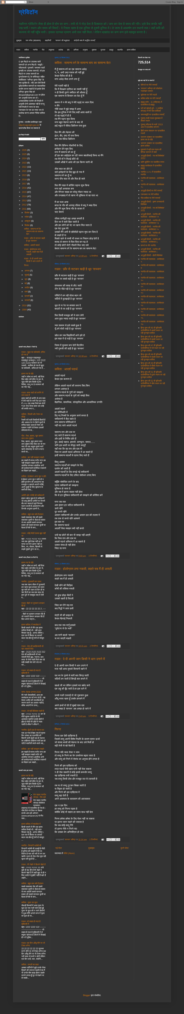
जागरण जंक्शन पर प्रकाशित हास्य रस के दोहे (151, 138)
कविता (26, 50)
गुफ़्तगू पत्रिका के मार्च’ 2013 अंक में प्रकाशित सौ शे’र (152, 125)
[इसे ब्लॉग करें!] (110, 256)
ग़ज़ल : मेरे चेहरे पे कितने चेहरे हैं (33, 864)
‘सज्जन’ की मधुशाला (62, 40)
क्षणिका (76, 50)
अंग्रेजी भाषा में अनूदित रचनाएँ (84, 40)
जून (26, 279)
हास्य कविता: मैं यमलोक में (31, 624)
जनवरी (27, 300)
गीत (43, 50)
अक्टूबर (28, 221)
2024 (24, 158)
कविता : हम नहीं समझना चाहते (32, 457)
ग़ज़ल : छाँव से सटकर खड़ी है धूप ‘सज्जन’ (78, 269)
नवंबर (27, 217)
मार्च (26, 291)
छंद (68, 50)
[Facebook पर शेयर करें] (116, 256)
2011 (24, 209)
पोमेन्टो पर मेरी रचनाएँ (149, 85)
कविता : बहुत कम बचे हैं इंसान (32, 514)
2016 (24, 188)
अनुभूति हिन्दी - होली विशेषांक (151, 255)
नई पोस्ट (58, 848)
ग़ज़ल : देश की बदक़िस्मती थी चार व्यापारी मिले (32, 647)
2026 (24, 150)
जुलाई (27, 275)
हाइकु (111, 50)
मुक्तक (94, 50)
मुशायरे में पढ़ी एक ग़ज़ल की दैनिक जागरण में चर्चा (151, 150)
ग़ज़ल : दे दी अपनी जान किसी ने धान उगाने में (80, 659)
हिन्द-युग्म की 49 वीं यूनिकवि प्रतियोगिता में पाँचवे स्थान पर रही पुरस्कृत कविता (151, 365)
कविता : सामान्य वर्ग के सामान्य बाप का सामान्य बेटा (83, 63)
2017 (24, 183)
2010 (24, 305)
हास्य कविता (131, 50)
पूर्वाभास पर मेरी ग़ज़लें (149, 94)
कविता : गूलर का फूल (29, 902)
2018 (24, 179)
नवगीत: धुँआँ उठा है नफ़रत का (32, 730)
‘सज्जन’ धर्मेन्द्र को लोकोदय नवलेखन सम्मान (151, 89)
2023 (24, 162)
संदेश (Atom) (69, 853)
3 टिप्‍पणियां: (93, 556)
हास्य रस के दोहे (27, 373)
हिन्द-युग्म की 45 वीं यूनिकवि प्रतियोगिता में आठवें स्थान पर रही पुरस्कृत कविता (152, 330)
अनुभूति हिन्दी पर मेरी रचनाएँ (151, 190)
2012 (24, 204)
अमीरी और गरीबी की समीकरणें (32, 495)
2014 (24, 196)
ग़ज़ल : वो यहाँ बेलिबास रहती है (32, 711)
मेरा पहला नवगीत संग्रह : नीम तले (39, 795)
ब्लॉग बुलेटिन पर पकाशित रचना (152, 162)
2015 (24, 192)
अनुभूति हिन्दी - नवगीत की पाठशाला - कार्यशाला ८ (150, 250)
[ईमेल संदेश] (103, 256)
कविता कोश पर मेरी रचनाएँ (151, 98)
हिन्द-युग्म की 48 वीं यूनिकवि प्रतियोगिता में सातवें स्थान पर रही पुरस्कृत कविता (152, 357)
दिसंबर (27, 212)
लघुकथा (51, 50)
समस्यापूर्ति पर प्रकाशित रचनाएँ (152, 114)
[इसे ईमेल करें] (108, 256)
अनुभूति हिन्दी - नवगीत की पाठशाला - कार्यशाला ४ (150, 234)
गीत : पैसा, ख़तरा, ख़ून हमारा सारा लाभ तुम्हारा (32, 437)
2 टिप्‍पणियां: (94, 646)
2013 (24, 200)
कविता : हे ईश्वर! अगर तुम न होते (33, 476)
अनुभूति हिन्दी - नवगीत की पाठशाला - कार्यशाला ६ (150, 240)
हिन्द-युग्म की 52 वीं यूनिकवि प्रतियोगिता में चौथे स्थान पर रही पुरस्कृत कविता (153, 383)
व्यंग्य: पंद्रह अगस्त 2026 (31, 692)
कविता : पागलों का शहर (30, 964)
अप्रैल (27, 287)
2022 (24, 167)
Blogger (86, 995)
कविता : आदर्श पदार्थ (66, 369)
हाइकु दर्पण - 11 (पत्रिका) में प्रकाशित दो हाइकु (151, 103)
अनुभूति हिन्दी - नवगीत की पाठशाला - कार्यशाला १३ (150, 221)
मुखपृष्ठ (18, 40)
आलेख (60, 50)
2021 (24, 171)
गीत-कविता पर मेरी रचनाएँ (150, 198)
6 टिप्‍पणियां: (94, 356)
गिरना (58, 729)
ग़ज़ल (18, 50)
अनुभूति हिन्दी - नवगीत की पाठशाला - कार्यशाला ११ (150, 215)
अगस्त (27, 270)
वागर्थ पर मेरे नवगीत (148, 245)
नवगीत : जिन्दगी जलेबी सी (31, 845)
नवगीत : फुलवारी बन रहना (31, 581)
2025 (24, 154)
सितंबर (27, 225)
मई (26, 283)
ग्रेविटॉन (28, 12)
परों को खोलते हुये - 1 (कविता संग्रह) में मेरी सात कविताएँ (152, 109)
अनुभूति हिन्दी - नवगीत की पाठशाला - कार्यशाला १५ (150, 227)
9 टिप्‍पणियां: (93, 716)
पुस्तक (103, 50)
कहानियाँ (48, 40)
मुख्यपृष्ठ (91, 848)
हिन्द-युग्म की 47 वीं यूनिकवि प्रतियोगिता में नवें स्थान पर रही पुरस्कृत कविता (152, 348)
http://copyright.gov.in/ (29, 125)
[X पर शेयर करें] (113, 256)
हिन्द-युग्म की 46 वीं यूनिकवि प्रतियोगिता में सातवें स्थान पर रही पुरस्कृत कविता (152, 339)
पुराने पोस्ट (125, 848)
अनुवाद (85, 50)
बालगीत (120, 50)
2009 (24, 309)
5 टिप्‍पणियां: (94, 256)
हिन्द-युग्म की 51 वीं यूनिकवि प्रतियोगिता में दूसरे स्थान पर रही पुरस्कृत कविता (153, 374)
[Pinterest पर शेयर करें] (119, 256)
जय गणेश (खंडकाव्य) (33, 40)
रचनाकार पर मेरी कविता (150, 194)
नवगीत (35, 50)
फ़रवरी (27, 296)
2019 (24, 175)
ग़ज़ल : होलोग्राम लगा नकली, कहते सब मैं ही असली (83, 569)
